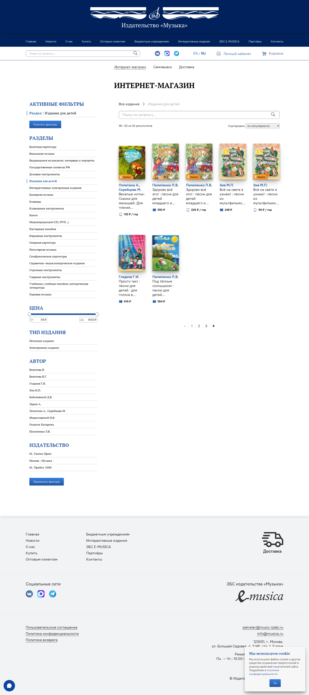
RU (203, 53)
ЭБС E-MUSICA (98, 547)
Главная (32, 534)
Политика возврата (42, 640)
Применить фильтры (46, 481)
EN (195, 53)
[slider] (29, 314)
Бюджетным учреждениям (108, 534)
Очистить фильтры (45, 124)
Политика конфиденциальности (52, 633)
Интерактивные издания (106, 540)
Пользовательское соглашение (51, 627)
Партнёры (94, 553)
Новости (33, 540)
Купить (31, 553)
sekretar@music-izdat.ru (262, 627)
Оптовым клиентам (42, 559)
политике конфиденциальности (264, 671)
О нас (30, 547)
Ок (275, 683)
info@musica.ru (270, 633)
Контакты (94, 559)
